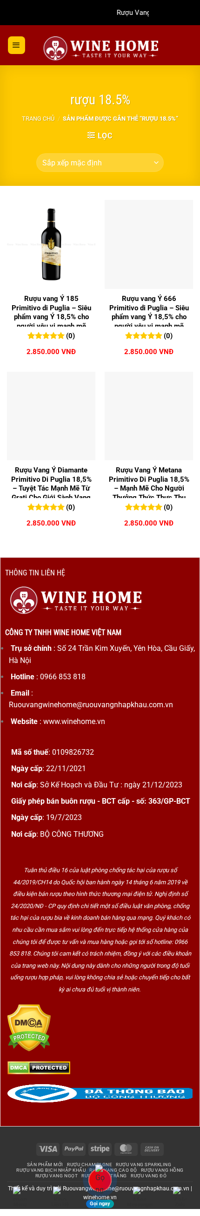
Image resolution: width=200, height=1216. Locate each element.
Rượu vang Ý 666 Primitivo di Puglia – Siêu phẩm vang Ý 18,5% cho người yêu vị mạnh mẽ (149, 312)
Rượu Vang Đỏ (149, 1175)
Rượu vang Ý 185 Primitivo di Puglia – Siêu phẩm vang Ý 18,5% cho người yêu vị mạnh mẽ (51, 312)
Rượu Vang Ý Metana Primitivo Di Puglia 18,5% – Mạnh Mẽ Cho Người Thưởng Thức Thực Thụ (149, 484)
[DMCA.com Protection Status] (29, 1027)
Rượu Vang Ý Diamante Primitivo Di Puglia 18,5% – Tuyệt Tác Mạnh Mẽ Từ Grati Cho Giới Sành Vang (51, 484)
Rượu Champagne (89, 1164)
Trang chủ (38, 118)
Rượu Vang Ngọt (56, 1175)
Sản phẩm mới (45, 1164)
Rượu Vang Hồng (162, 1170)
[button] (17, 45)
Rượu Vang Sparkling (143, 1164)
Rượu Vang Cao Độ (113, 1170)
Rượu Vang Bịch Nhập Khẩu (51, 1170)
